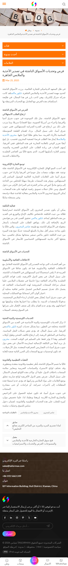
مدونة (37, 30)
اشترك (9, 533)
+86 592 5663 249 (11, 476)
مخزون (5, 338)
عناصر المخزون (23, 226)
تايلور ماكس (16, 93)
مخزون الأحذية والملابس (29, 412)
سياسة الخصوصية (52, 546)
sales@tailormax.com (13, 465)
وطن (29, 30)
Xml (39, 546)
